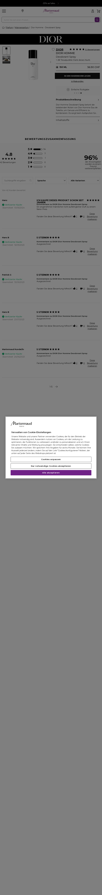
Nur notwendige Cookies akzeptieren (51, 466)
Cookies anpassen (51, 459)
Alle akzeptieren (51, 473)
